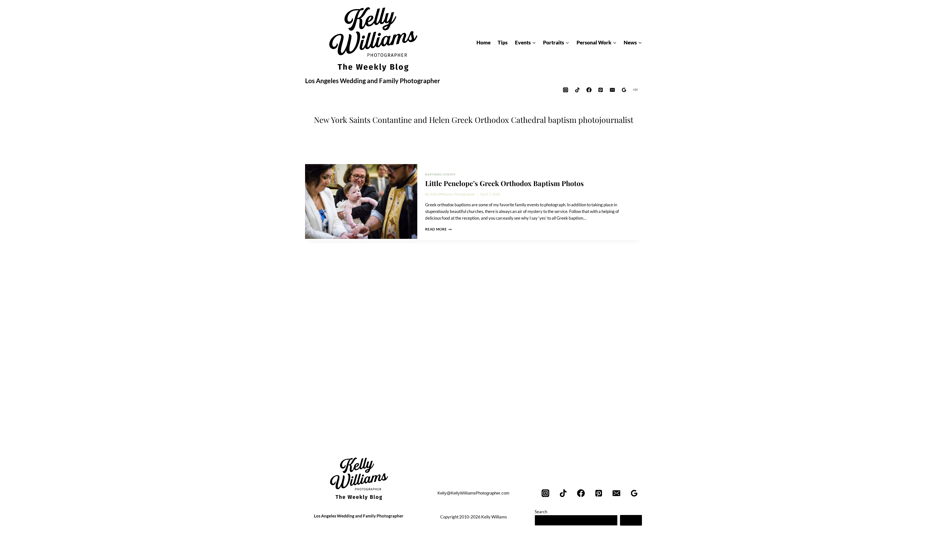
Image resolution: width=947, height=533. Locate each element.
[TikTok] (577, 90)
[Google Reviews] (624, 90)
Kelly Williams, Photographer (452, 194)
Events (449, 174)
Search (541, 511)
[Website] (636, 90)
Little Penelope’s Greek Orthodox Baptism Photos (504, 183)
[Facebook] (589, 90)
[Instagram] (566, 90)
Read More (438, 229)
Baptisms (433, 174)
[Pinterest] (601, 90)
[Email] (612, 90)
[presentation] (361, 201)
